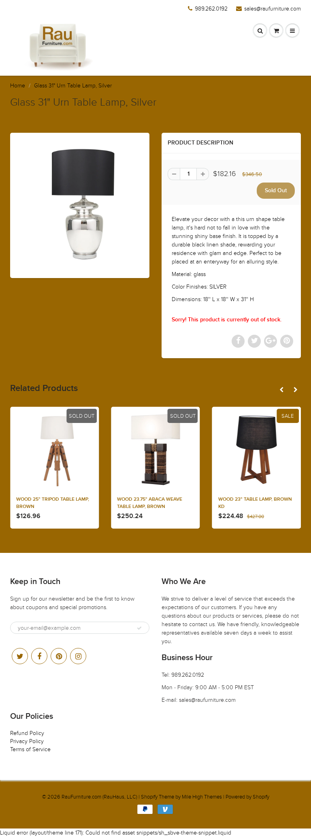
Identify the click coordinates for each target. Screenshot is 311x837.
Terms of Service (30, 749)
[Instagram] (78, 656)
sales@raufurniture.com (272, 8)
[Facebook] (39, 656)
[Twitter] (20, 656)
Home (17, 85)
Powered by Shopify (247, 797)
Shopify (149, 797)
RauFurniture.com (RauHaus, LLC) (99, 797)
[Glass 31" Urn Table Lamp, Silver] (79, 204)
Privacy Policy (27, 741)
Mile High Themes (202, 797)
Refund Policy (27, 733)
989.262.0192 (211, 8)
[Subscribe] (139, 628)
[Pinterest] (59, 656)
